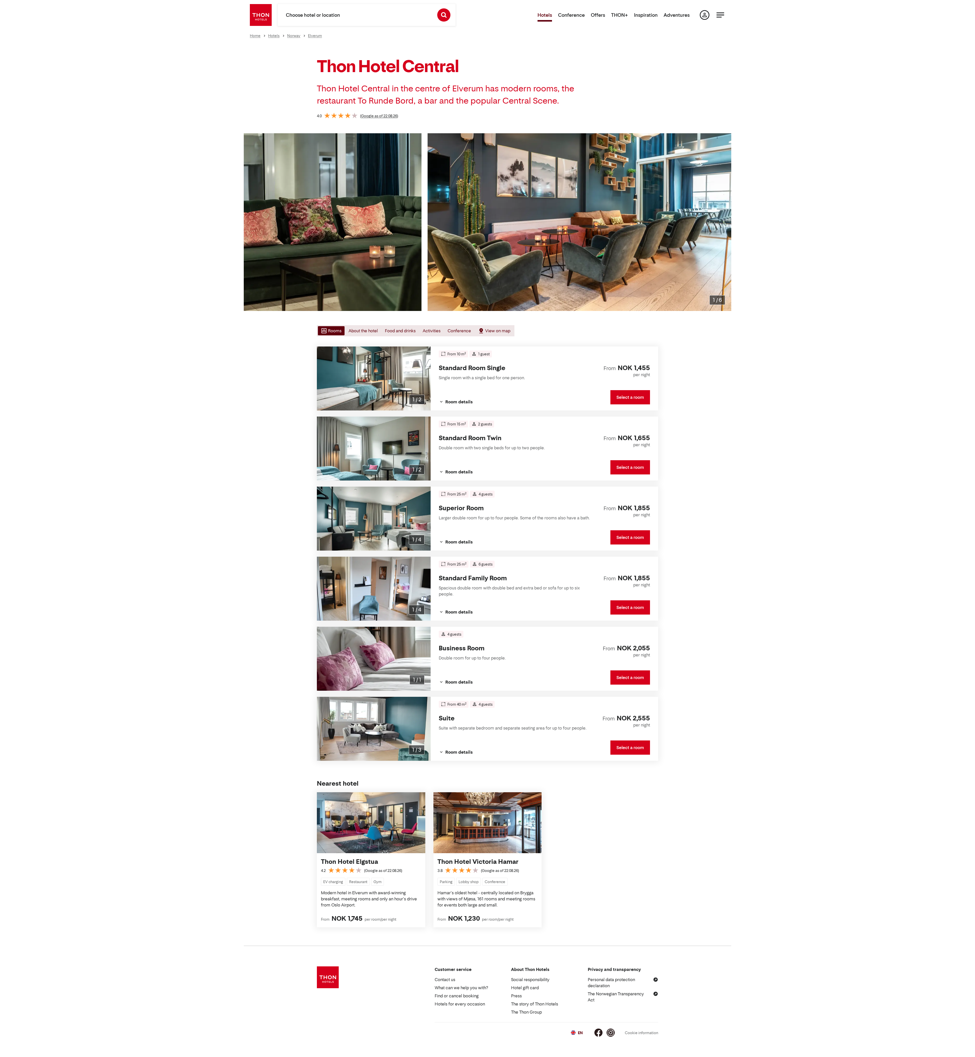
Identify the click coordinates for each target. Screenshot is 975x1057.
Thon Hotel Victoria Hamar (477, 861)
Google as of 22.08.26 (379, 116)
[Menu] (720, 15)
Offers (598, 15)
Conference (571, 15)
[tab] (331, 330)
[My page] (704, 15)
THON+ (619, 15)
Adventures (677, 15)
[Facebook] (598, 1033)
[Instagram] (611, 1033)
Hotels (545, 15)
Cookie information (641, 1033)
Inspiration (646, 15)
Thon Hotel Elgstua (349, 861)
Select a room (630, 397)
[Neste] (725, 222)
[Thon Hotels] (261, 15)
